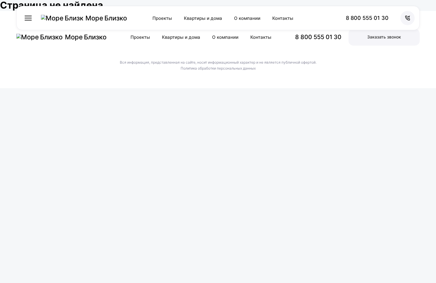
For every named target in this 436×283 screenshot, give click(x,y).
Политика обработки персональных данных (218, 68)
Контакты (282, 18)
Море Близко (106, 18)
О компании (247, 18)
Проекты (162, 18)
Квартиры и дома (203, 18)
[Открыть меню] (28, 18)
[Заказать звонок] (407, 18)
